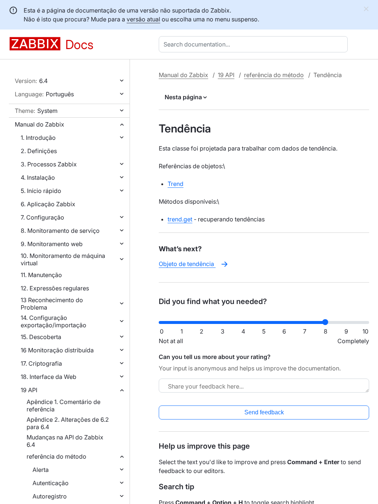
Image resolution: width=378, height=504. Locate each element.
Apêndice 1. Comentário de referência (63, 405)
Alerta (40, 469)
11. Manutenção (41, 275)
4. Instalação (38, 177)
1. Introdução (38, 137)
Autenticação (50, 483)
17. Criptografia (41, 363)
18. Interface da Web (48, 376)
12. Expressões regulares (55, 288)
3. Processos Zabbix (49, 164)
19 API (29, 390)
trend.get (180, 219)
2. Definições (39, 151)
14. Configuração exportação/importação (53, 321)
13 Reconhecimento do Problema (52, 303)
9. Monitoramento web (52, 244)
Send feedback (264, 412)
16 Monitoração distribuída (57, 350)
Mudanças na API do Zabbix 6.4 (65, 441)
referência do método (56, 456)
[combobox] (255, 44)
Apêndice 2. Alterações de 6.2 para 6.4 (68, 423)
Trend (175, 183)
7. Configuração (42, 217)
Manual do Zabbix (39, 124)
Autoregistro (49, 496)
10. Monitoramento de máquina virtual (63, 259)
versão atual (143, 19)
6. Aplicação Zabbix (48, 204)
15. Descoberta (41, 337)
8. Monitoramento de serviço (60, 230)
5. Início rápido (41, 190)
